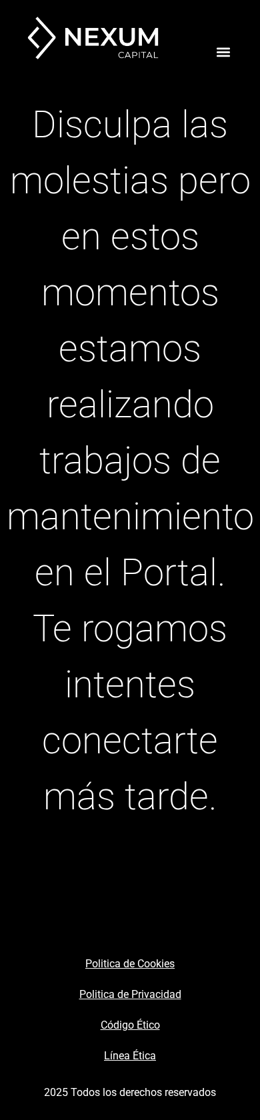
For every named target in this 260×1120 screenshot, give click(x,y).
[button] (224, 52)
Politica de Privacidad (130, 994)
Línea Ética (130, 1055)
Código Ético (130, 1025)
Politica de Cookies (130, 963)
